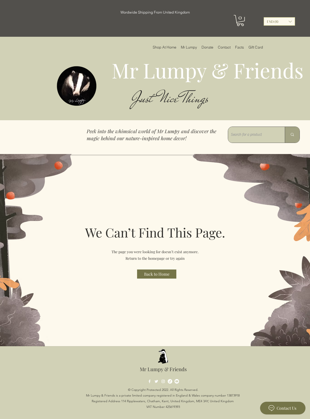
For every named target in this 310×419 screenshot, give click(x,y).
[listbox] (279, 21)
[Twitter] (156, 381)
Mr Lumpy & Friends (163, 369)
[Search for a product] (292, 135)
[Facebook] (149, 381)
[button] (240, 20)
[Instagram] (163, 381)
